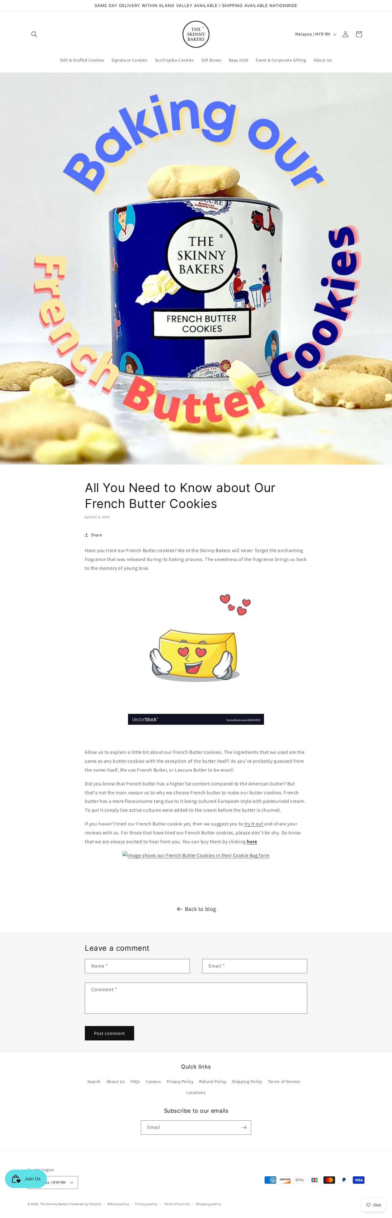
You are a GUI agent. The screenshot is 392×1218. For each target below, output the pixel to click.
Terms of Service (284, 1081)
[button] (34, 34)
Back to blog (200, 908)
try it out (253, 823)
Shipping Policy (247, 1081)
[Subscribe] (244, 1127)
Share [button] (96, 534)
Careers (153, 1081)
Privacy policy (146, 1203)
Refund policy (118, 1203)
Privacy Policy (180, 1081)
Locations (195, 1092)
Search (94, 1081)
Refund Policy (212, 1081)
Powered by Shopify (85, 1204)
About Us (116, 1081)
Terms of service (177, 1203)
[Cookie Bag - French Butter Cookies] (196, 855)
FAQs (135, 1081)
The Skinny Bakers (54, 1204)
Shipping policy (208, 1203)
